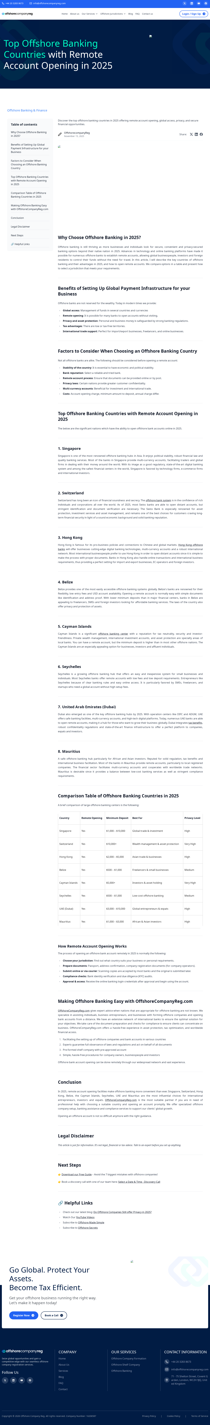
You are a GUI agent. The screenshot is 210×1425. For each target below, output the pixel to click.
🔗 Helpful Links (20, 244)
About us (74, 13)
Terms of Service (199, 1416)
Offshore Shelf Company (125, 1364)
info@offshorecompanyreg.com (49, 3)
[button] (81, 1351)
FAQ (137, 13)
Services (63, 1370)
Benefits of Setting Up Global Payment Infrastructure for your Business (30, 148)
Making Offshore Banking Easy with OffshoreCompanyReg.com (29, 207)
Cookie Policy (173, 1416)
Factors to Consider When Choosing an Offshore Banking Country (29, 164)
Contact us (147, 13)
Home (65, 13)
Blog (130, 13)
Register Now (21, 1315)
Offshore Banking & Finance (27, 110)
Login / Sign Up (191, 14)
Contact (63, 1389)
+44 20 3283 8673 (14, 3)
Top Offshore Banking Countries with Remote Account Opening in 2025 (29, 180)
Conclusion (17, 218)
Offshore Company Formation (128, 1358)
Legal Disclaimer (20, 226)
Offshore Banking (121, 1370)
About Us (64, 1364)
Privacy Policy (149, 1416)
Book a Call (51, 1315)
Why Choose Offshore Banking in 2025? (29, 134)
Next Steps (17, 235)
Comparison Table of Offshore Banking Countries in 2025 (28, 194)
